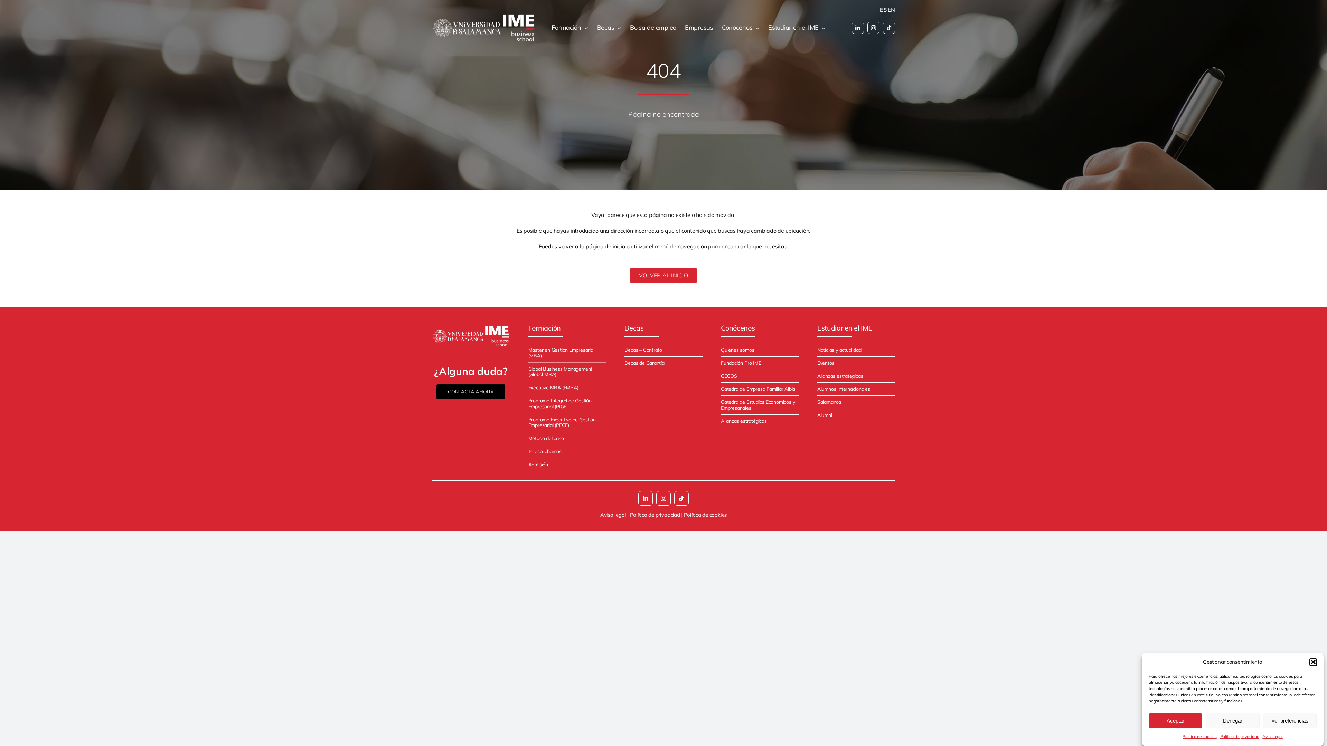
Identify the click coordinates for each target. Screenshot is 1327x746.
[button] (1313, 662)
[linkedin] (858, 28)
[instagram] (873, 28)
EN (891, 9)
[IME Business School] (471, 327)
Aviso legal (1272, 736)
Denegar (1232, 721)
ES (883, 9)
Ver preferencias (1289, 721)
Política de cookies (1199, 736)
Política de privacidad (1239, 736)
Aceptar (1175, 721)
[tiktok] (889, 28)
